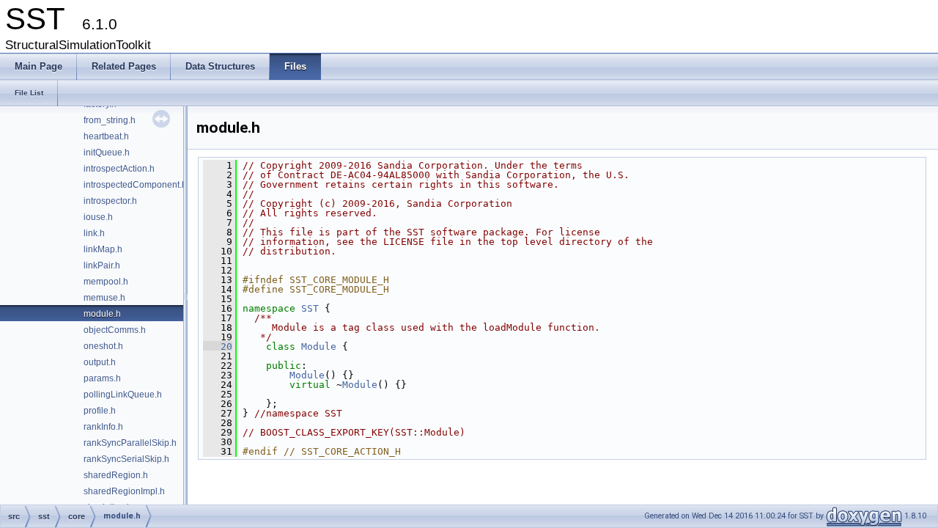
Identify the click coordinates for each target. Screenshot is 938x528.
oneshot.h (103, 346)
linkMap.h (103, 249)
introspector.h (110, 201)
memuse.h (104, 298)
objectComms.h (115, 330)
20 (217, 346)
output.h (100, 362)
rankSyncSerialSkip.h (126, 459)
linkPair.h (102, 265)
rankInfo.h (103, 427)
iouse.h (98, 217)
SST (310, 308)
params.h (102, 378)
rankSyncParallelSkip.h (130, 443)
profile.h (100, 411)
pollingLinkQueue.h (123, 394)
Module (318, 346)
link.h (94, 233)
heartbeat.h (106, 136)
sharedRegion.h (116, 475)
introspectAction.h (119, 169)
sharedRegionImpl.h (124, 491)
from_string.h (110, 120)
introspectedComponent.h (135, 185)
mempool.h (106, 281)
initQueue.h (107, 152)
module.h (102, 314)
